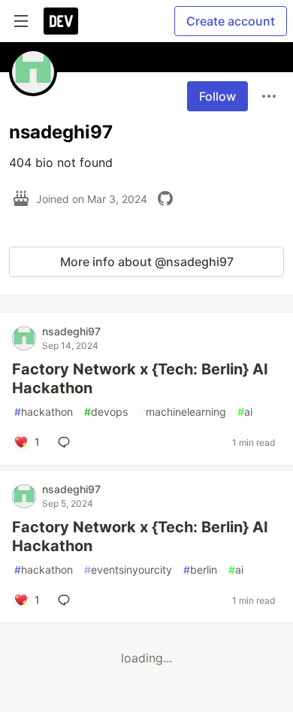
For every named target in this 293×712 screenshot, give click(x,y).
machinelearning (182, 411)
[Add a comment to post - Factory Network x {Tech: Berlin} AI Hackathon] (67, 442)
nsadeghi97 (71, 331)
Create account (230, 21)
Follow (217, 96)
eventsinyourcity (128, 569)
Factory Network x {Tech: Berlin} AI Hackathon (140, 378)
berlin (200, 569)
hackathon (43, 411)
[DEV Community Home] (61, 21)
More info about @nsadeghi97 (147, 261)
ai (244, 411)
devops (106, 411)
